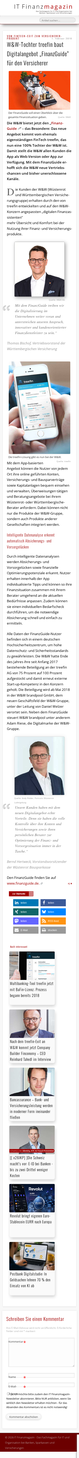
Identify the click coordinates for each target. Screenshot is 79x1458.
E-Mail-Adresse (17, 1390)
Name (17, 1377)
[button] (25, 902)
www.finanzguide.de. (23, 883)
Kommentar (17, 1342)
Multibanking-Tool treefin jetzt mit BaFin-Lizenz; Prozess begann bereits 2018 (31, 989)
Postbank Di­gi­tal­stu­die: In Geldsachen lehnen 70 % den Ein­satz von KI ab (30, 1279)
